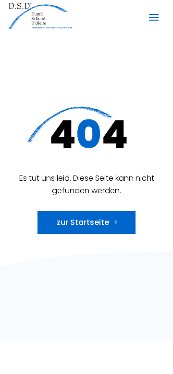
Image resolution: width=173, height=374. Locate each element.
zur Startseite (83, 222)
